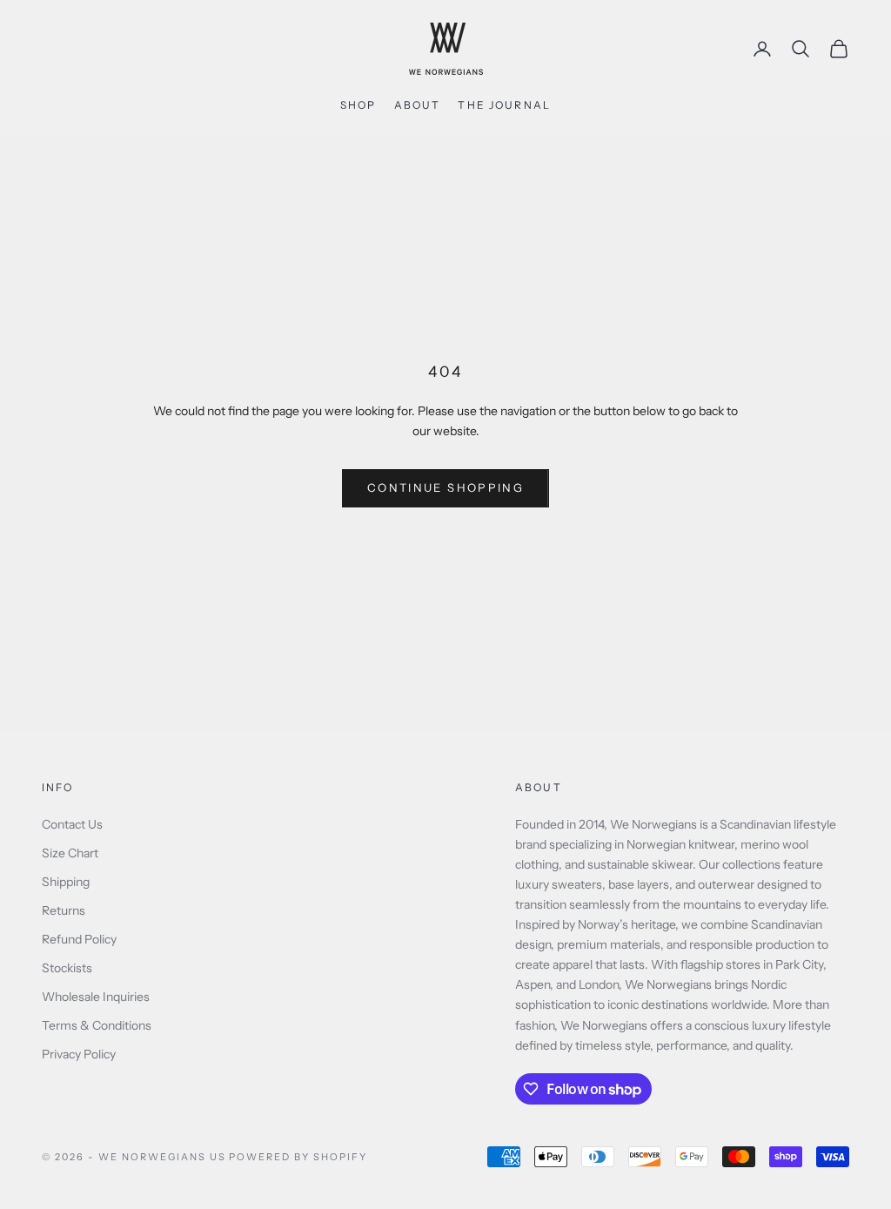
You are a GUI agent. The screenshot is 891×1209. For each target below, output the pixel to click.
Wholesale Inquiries (96, 996)
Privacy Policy (79, 1054)
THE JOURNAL (504, 104)
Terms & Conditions (96, 1025)
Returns (63, 910)
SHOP (358, 104)
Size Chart (70, 853)
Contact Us (72, 824)
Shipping (66, 882)
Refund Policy (79, 939)
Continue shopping (445, 487)
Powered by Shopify (298, 1157)
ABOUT (417, 104)
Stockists (67, 968)
